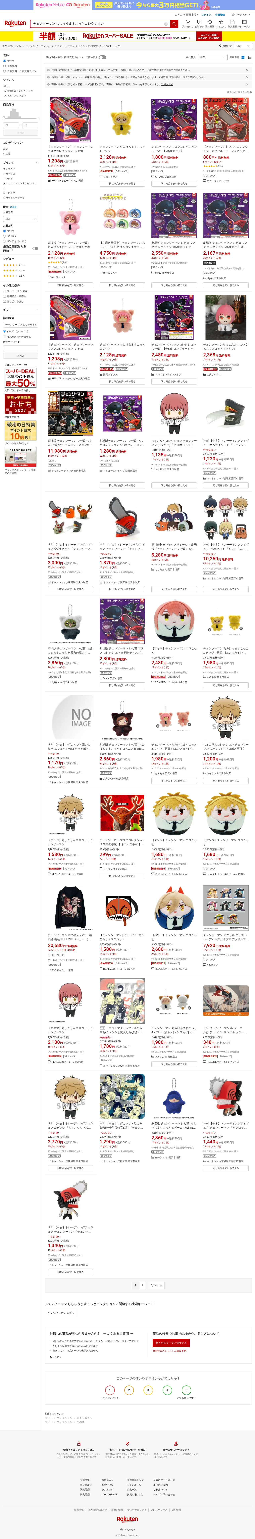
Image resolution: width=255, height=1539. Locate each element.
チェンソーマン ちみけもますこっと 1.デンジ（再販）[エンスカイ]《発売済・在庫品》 (226, 652)
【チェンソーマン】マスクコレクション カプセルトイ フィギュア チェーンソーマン (225, 151)
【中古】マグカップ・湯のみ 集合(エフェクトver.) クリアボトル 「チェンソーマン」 (69, 748)
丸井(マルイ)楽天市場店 (64, 682)
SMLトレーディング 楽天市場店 (68, 471)
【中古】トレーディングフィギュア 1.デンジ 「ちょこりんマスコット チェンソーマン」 (70, 1127)
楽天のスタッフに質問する (171, 1342)
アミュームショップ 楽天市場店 (120, 471)
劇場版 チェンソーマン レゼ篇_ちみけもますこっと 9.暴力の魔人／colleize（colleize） (70, 652)
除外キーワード (11, 342)
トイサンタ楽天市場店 (167, 469)
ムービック (9, 193)
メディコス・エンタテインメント (20, 186)
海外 (14, 207)
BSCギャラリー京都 (62, 970)
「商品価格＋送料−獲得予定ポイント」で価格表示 (71, 57)
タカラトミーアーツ (14, 197)
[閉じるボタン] (247, 70)
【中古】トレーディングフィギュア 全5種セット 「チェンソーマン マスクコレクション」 (70, 549)
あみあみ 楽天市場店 (218, 677)
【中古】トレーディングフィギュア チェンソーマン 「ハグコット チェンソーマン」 (226, 1127)
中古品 (6, 153)
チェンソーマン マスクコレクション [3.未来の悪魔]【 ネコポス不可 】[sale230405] (122, 844)
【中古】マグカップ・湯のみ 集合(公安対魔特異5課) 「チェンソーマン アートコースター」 (121, 1127)
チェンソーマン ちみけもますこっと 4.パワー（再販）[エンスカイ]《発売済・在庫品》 (174, 1032)
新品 (5, 149)
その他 (80, 1422)
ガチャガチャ (84, 1418)
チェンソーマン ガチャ (61, 1313)
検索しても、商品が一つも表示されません (75, 1350)
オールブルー (110, 273)
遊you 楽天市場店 (164, 273)
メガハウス (9, 173)
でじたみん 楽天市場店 (167, 569)
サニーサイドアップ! (218, 181)
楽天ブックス (110, 177)
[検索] (174, 24)
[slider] (3, 118)
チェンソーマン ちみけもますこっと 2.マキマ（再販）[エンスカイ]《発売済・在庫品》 (174, 748)
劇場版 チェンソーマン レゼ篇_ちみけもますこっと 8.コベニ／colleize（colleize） (122, 748)
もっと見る (56, 1356)
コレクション (64, 1418)
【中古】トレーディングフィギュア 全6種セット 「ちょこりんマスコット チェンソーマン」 (226, 549)
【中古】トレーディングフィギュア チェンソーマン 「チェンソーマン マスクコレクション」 (122, 549)
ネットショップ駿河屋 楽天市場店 (225, 478)
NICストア (212, 965)
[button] (241, 15)
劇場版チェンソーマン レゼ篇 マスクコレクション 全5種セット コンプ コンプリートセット (122, 445)
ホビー (48, 1418)
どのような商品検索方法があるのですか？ (75, 1345)
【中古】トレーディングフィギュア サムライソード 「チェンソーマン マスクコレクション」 (226, 445)
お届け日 (8, 225)
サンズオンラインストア (168, 374)
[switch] (35, 248)
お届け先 (8, 212)
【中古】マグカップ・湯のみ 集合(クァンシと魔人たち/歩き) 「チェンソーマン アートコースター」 (122, 1032)
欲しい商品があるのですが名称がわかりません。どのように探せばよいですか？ (96, 1341)
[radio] (4, 61)
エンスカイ (9, 169)
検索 (22, 132)
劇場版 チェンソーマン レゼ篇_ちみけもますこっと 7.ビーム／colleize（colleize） (173, 1127)
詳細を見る (167, 84)
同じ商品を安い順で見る (122, 183)
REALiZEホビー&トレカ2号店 (67, 180)
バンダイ (8, 178)
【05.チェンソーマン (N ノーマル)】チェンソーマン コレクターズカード (225, 1032)
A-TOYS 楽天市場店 (165, 177)
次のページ (156, 1285)
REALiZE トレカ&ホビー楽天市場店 (70, 378)
